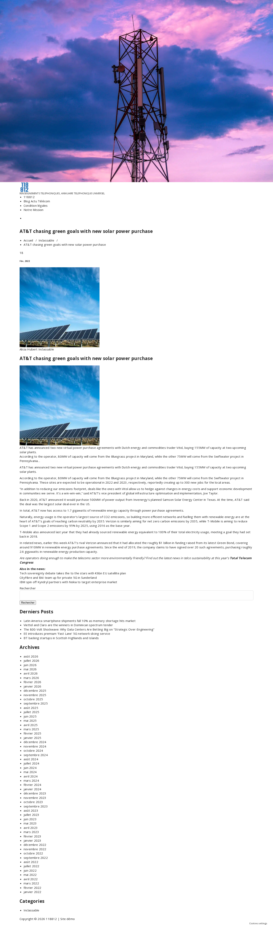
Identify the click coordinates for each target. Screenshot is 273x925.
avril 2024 (31, 776)
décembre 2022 (35, 845)
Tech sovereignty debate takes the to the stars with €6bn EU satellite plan (73, 573)
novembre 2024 (35, 746)
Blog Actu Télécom (37, 201)
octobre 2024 (33, 750)
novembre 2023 (35, 798)
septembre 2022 (36, 858)
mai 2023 (30, 823)
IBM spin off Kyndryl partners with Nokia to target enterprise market (68, 582)
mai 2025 (30, 720)
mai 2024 (30, 772)
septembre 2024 (36, 755)
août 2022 (31, 862)
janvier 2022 (32, 892)
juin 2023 (30, 819)
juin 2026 (30, 665)
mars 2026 (31, 678)
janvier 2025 (32, 738)
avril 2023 (31, 828)
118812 (29, 197)
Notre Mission (34, 210)
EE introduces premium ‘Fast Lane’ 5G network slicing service (67, 634)
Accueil (28, 240)
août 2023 (31, 810)
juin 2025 (30, 716)
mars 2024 (31, 780)
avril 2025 (31, 725)
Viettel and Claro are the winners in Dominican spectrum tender (68, 625)
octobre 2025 (33, 699)
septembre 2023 (36, 806)
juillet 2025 (31, 712)
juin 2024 (30, 768)
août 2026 (31, 656)
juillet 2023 (31, 815)
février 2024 (32, 785)
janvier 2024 (32, 789)
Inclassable (46, 240)
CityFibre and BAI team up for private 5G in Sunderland (58, 578)
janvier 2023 (32, 840)
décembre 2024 (35, 742)
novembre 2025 (35, 695)
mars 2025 (31, 729)
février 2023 (32, 836)
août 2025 (31, 708)
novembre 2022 (35, 849)
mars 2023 (31, 832)
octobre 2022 (33, 853)
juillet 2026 (31, 661)
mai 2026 (30, 669)
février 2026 (32, 682)
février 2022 (32, 888)
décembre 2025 (35, 691)
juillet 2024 (31, 763)
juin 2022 (30, 870)
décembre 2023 (35, 793)
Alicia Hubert (29, 349)
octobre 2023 (33, 802)
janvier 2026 (32, 686)
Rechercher (28, 588)
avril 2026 (31, 673)
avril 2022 (31, 879)
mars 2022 (31, 883)
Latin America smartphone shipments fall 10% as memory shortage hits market (80, 621)
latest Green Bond (221, 543)
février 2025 (32, 733)
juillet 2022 (31, 866)
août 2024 (31, 759)
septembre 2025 (36, 703)
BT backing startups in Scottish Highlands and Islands (61, 638)
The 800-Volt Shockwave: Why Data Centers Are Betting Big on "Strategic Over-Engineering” (89, 629)
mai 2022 (30, 875)
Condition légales (36, 206)
